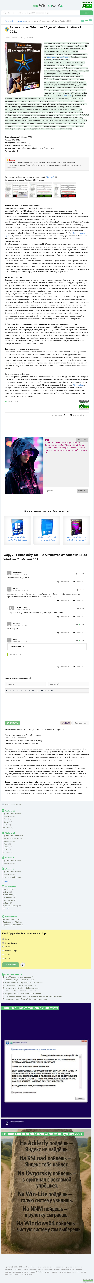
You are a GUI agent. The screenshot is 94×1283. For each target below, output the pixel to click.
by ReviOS (7, 903)
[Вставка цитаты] (42, 690)
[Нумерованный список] (33, 690)
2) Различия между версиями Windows (18, 980)
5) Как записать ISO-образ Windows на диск (21, 988)
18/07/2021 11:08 (26, 38)
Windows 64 (9, 21)
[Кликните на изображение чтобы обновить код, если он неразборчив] (66, 723)
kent (15, 639)
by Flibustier (8, 895)
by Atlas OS (7, 889)
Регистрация (16, 804)
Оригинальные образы (12, 860)
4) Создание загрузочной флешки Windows (20, 985)
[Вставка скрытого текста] (52, 690)
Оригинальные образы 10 (13, 836)
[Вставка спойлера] (49, 690)
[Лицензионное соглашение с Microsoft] (46, 1126)
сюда (30, 1274)
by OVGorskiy (8, 900)
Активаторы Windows (11, 919)
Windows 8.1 (78, 385)
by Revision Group (10, 906)
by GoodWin (7, 897)
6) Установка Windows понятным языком (19, 991)
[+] (76, 573)
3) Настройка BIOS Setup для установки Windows (23, 982)
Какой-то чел (21, 607)
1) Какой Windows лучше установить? (18, 977)
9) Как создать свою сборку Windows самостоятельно (25, 999)
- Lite (5, 824)
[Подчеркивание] (13, 690)
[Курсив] (10, 690)
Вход (7, 804)
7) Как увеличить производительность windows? (22, 993)
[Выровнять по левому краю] (18, 690)
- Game (6, 822)
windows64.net (29, 1267)
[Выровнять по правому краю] (25, 690)
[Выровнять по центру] (21, 690)
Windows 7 (63, 57)
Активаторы (21, 21)
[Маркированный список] (29, 690)
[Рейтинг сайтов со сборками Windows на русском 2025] (46, 1252)
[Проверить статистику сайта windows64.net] (87, 7)
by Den (5, 892)
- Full (5, 819)
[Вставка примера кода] (45, 690)
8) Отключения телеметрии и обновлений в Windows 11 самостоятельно (32, 996)
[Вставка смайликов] (37, 690)
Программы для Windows (13, 925)
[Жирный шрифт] (7, 690)
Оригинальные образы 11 (13, 813)
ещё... (6, 881)
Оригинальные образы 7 (12, 871)
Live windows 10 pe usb (12, 838)
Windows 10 (67, 95)
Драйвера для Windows (12, 922)
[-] (83, 573)
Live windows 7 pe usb (12, 877)
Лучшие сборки (9, 816)
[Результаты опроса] (22, 964)
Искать (86, 13)
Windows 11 (51, 57)
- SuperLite (7, 827)
